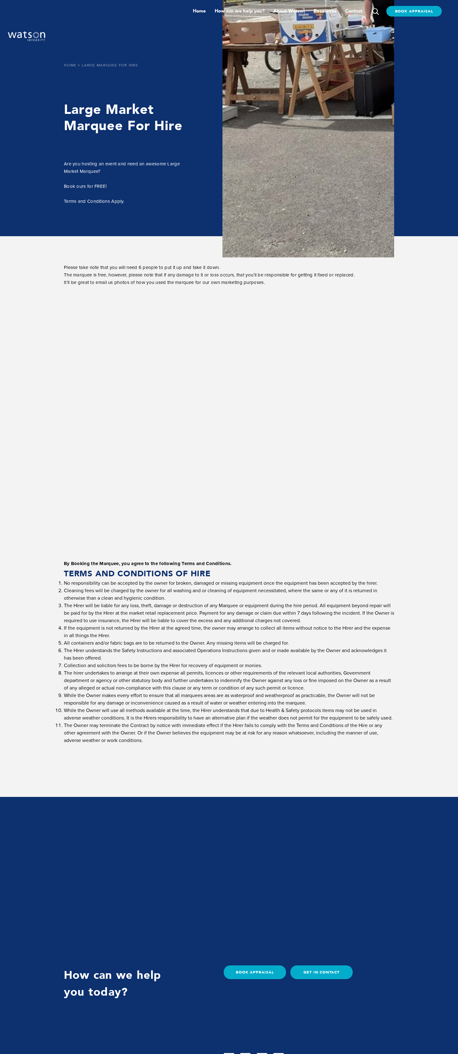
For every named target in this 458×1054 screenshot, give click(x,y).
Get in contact (321, 972)
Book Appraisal (414, 11)
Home (199, 11)
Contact (353, 11)
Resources (325, 11)
